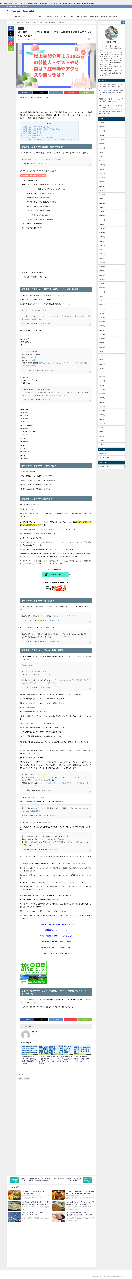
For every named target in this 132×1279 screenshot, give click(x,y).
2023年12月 (102, 249)
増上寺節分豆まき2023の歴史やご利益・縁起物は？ (37, 137)
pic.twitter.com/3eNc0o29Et (61, 637)
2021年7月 (102, 372)
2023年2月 (102, 292)
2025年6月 (102, 177)
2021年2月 (102, 393)
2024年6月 (102, 224)
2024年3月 (102, 237)
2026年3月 (102, 139)
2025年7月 (102, 173)
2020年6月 (102, 402)
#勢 (76, 363)
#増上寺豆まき (42, 363)
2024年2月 (102, 241)
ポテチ (92, 39)
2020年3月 (102, 415)
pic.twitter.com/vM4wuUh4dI (42, 845)
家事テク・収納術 (82, 16)
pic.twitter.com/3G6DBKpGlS (53, 159)
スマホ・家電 (94, 16)
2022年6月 (102, 326)
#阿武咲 (80, 363)
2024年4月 (102, 232)
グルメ (40, 16)
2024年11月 (102, 203)
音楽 (24, 16)
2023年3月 (102, 287)
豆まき (27, 1078)
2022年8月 (102, 317)
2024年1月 (102, 245)
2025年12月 (102, 152)
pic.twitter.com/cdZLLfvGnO (32, 786)
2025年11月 (102, 156)
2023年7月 (102, 270)
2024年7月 (102, 220)
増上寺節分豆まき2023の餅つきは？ (32, 135)
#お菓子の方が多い (57, 363)
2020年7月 (102, 398)
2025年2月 (102, 190)
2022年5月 (102, 330)
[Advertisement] (56, 106)
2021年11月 (102, 355)
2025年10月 (102, 160)
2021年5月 (102, 381)
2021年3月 (102, 389)
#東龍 (85, 363)
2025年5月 (102, 181)
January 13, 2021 (46, 790)
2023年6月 (102, 275)
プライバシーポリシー (105, 457)
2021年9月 (102, 364)
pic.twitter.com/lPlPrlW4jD (59, 395)
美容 (56, 16)
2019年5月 (102, 440)
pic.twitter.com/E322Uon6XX (66, 616)
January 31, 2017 (55, 815)
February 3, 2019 (49, 370)
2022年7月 (102, 321)
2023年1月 (102, 296)
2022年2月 (102, 342)
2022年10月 (102, 309)
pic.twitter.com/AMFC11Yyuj (34, 319)
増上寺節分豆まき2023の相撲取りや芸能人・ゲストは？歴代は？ (41, 129)
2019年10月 (102, 436)
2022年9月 (102, 313)
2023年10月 (102, 258)
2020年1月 (102, 423)
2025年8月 (102, 169)
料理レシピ (32, 16)
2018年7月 (102, 444)
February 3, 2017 (46, 399)
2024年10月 (102, 207)
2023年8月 (102, 266)
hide (50, 123)
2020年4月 (102, 410)
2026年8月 (102, 122)
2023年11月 (102, 254)
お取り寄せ (49, 16)
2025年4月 (102, 186)
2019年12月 (102, 427)
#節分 (49, 363)
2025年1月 (102, 194)
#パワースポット (56, 783)
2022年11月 (102, 304)
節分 (21, 1078)
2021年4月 (102, 385)
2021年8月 (102, 368)
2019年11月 (102, 431)
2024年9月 (102, 211)
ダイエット (64, 16)
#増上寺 (48, 395)
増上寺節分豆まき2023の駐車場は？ (32, 133)
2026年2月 (102, 143)
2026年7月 (102, 126)
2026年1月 (102, 148)
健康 (72, 16)
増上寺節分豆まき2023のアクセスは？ (33, 131)
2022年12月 (102, 300)
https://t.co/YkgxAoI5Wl (82, 808)
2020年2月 (102, 419)
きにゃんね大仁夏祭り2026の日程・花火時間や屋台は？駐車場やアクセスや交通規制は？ (111, 92)
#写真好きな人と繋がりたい (73, 316)
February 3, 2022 (42, 163)
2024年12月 (102, 198)
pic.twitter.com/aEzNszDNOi (31, 811)
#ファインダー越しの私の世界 (53, 316)
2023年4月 (102, 283)
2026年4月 (102, 135)
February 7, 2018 (44, 687)
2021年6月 (102, 376)
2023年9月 (102, 262)
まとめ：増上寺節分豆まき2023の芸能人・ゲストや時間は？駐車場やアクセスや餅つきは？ (49, 139)
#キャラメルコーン (69, 363)
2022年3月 (102, 338)
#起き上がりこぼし (36, 777)
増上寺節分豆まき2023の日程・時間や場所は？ (36, 127)
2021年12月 (102, 351)
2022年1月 (102, 347)
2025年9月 (102, 165)
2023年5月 (102, 279)
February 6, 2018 (44, 323)
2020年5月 (102, 406)
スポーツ (17, 16)
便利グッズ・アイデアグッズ (109, 16)
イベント (20, 28)
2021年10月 (102, 359)
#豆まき (84, 316)
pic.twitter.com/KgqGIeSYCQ (46, 683)
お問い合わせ (102, 453)
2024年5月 (102, 228)
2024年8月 (102, 215)
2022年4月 (102, 334)
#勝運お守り (66, 783)
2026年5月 (102, 131)
